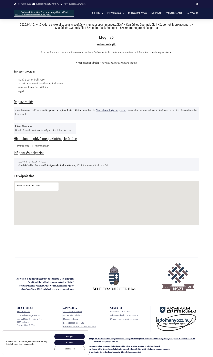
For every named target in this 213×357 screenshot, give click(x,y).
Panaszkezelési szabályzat (73, 323)
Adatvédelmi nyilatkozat (72, 311)
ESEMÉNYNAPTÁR (174, 13)
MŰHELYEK (156, 13)
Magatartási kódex (70, 319)
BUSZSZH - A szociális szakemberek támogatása (33, 15)
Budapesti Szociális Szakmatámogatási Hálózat (44, 12)
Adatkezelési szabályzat (72, 315)
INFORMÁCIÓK (114, 13)
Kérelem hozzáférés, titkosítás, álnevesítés (79, 327)
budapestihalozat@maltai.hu (28, 315)
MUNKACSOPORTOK (137, 13)
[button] (197, 4)
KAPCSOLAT (192, 13)
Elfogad (69, 336)
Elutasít (69, 342)
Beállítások (70, 349)
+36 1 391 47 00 (23, 311)
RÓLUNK (96, 13)
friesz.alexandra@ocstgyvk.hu (111, 110)
